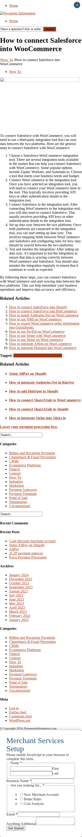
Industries (16, 481)
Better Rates (32, 799)
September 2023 (21, 587)
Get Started (15, 828)
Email (12, 814)
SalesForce (31, 355)
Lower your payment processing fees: (29, 427)
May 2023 (16, 603)
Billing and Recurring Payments (32, 453)
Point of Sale (18, 498)
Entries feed (17, 712)
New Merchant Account (41, 795)
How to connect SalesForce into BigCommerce (43, 311)
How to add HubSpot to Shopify (34, 391)
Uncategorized (19, 506)
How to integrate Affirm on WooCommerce (40, 344)
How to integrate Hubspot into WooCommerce (42, 348)
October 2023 (19, 583)
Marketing (16, 485)
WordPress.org (19, 720)
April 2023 (17, 607)
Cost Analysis (34, 804)
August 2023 (18, 591)
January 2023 (18, 620)
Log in (14, 708)
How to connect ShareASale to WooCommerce (45, 400)
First (55, 768)
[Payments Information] (17, 13)
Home (13, 5)
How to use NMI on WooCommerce (35, 319)
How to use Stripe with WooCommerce (37, 336)
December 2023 (20, 579)
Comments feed (20, 716)
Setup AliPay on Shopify (28, 374)
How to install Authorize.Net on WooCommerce (44, 315)
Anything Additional (21, 824)
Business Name (18, 781)
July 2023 (16, 595)
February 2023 (19, 616)
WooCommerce (50, 355)
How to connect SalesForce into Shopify (38, 307)
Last (55, 773)
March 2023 (18, 611)
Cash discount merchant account (32, 541)
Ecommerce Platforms (25, 465)
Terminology (18, 502)
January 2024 (18, 575)
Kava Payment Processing (28, 557)
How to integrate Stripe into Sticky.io (37, 418)
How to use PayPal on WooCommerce (37, 331)
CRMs (14, 461)
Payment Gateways (23, 490)
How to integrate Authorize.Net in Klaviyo (41, 382)
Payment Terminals (23, 494)
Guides (18, 355)
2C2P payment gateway (26, 553)
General (14, 473)
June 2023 (16, 599)
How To (7, 60)
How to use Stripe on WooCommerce (36, 340)
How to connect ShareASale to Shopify (39, 409)
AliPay (14, 549)
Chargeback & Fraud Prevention (32, 457)
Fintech (14, 469)
